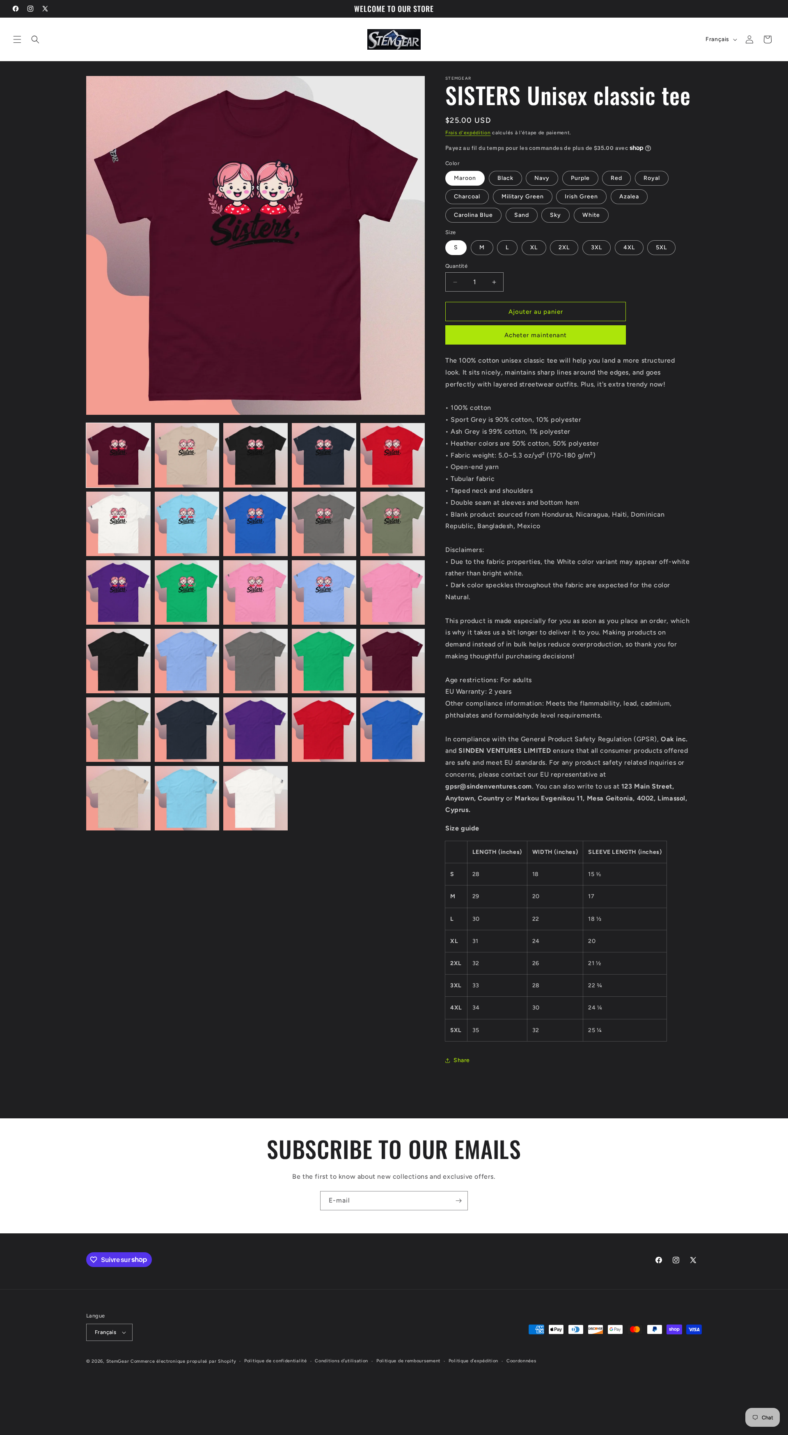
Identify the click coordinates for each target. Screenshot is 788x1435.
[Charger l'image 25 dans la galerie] (392, 729)
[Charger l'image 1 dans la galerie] (118, 455)
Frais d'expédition (468, 133)
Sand (521, 215)
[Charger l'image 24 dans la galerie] (324, 729)
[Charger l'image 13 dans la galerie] (255, 592)
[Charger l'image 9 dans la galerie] (324, 524)
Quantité (456, 266)
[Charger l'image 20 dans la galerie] (392, 661)
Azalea (629, 196)
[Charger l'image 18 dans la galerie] (255, 661)
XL (534, 247)
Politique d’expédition (473, 1361)
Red (616, 178)
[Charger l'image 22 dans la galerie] (187, 729)
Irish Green (581, 196)
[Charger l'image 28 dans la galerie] (255, 798)
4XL (629, 247)
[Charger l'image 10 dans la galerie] (392, 524)
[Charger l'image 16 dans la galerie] (118, 661)
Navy (542, 178)
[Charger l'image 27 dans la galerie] (187, 798)
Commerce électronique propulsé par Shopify (183, 1361)
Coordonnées (521, 1361)
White (591, 215)
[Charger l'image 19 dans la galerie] (324, 661)
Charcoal (467, 196)
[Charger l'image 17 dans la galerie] (187, 661)
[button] (17, 39)
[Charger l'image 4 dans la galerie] (324, 455)
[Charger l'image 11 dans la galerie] (118, 592)
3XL (596, 247)
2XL (564, 247)
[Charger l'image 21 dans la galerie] (118, 729)
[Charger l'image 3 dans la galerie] (255, 455)
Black (505, 178)
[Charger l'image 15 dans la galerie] (392, 592)
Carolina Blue (473, 215)
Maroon (465, 178)
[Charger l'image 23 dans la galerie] (255, 729)
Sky (555, 215)
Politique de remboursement (408, 1361)
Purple (580, 178)
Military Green (523, 196)
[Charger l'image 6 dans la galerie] (118, 524)
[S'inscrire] (458, 1200)
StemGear (117, 1361)
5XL (661, 247)
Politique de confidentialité (275, 1361)
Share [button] (462, 1060)
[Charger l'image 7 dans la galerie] (187, 524)
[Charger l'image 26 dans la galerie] (118, 798)
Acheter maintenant (535, 335)
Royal (652, 178)
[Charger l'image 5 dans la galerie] (392, 455)
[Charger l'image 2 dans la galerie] (187, 455)
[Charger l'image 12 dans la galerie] (187, 592)
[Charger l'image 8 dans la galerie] (255, 524)
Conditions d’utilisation (341, 1361)
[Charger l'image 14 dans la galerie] (324, 592)
